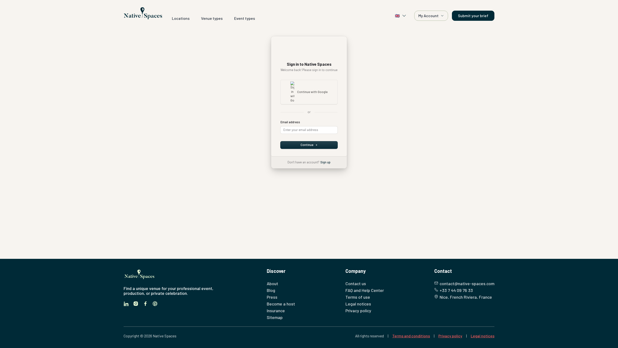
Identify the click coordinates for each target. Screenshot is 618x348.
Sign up (325, 162)
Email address (290, 122)
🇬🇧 (397, 15)
